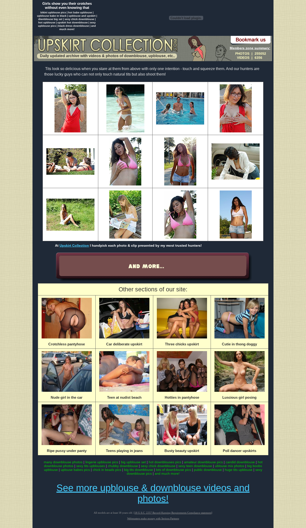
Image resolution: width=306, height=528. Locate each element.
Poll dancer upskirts (239, 451)
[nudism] (152, 282)
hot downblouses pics (165, 462)
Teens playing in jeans (124, 451)
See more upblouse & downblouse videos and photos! (153, 493)
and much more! (167, 473)
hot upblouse (46, 22)
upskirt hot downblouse (72, 22)
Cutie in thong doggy (239, 344)
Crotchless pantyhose (66, 344)
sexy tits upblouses (90, 466)
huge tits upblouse (238, 470)
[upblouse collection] (186, 33)
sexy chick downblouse (79, 19)
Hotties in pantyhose (182, 397)
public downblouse (208, 470)
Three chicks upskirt (182, 344)
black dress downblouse (73, 25)
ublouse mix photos (229, 466)
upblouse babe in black (51, 15)
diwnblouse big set (50, 19)
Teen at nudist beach (124, 397)
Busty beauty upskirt (181, 451)
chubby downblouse (123, 466)
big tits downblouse (138, 470)
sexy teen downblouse (195, 466)
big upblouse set (133, 462)
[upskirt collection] (107, 45)
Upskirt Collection (74, 245)
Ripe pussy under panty (67, 451)
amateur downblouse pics (203, 462)
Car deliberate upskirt (124, 344)
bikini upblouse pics (53, 12)
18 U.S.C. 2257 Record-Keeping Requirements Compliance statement (173, 512)
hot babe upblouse (80, 12)
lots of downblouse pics (173, 470)
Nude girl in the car (66, 397)
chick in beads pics (107, 470)
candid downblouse (240, 462)
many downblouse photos (63, 462)
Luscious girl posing (239, 397)
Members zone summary (249, 48)
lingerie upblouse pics (101, 462)
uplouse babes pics (75, 470)
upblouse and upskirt (82, 15)
